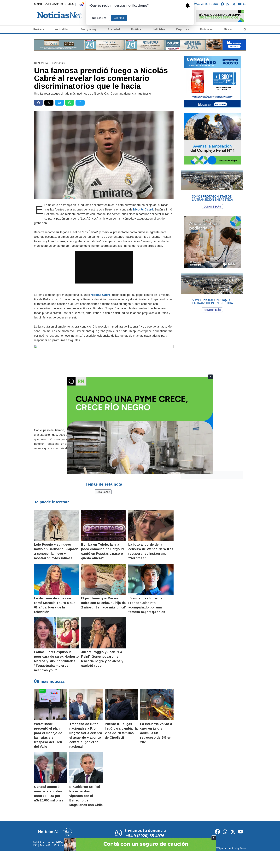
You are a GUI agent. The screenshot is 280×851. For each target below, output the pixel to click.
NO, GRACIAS (99, 17)
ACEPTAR (119, 17)
